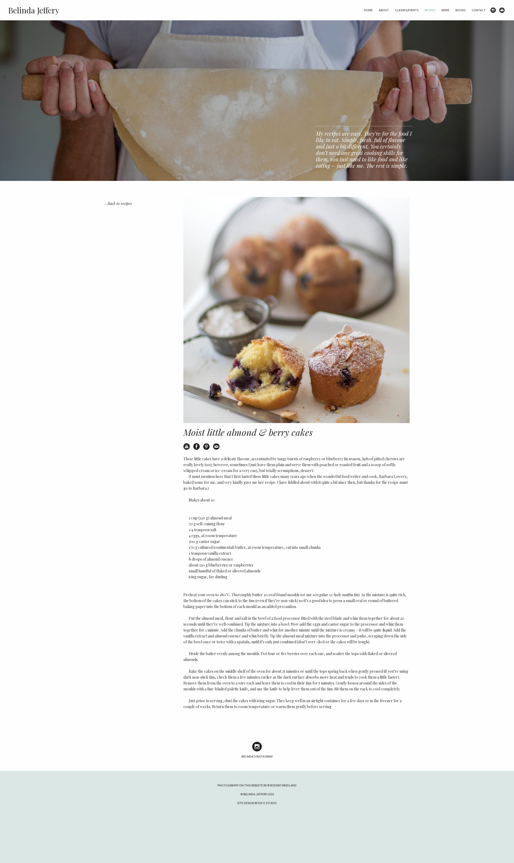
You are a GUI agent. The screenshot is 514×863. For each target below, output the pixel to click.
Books (460, 10)
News (445, 10)
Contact (479, 10)
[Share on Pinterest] (206, 446)
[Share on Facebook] (196, 446)
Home (368, 10)
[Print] (186, 446)
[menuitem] (368, 10)
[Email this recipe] (216, 446)
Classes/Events (406, 10)
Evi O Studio (267, 803)
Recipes (430, 10)
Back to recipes (120, 203)
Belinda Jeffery (33, 10)
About (384, 10)
